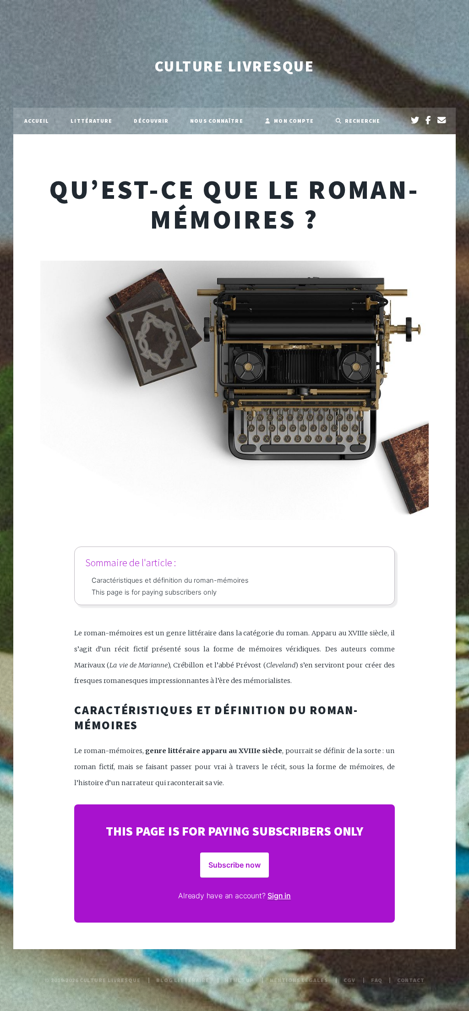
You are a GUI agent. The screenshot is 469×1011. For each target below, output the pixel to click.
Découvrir (151, 120)
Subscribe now (234, 864)
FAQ (377, 980)
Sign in (279, 895)
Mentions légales (299, 980)
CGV (349, 980)
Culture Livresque (234, 66)
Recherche (362, 120)
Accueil (36, 120)
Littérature (91, 120)
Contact (411, 980)
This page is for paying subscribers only (154, 592)
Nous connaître (216, 120)
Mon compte (294, 120)
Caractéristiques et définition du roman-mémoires (170, 580)
